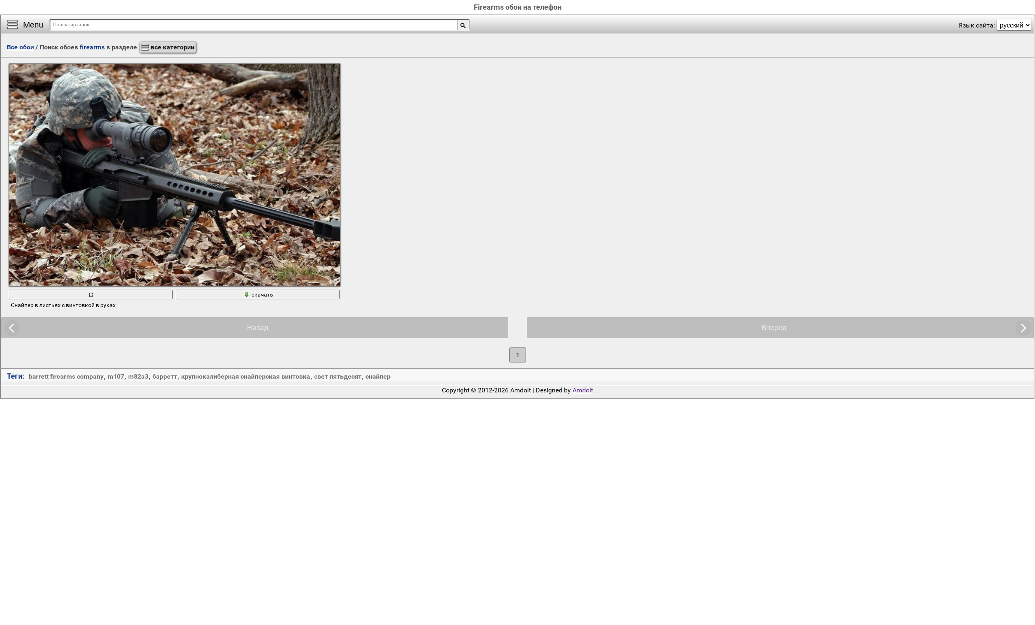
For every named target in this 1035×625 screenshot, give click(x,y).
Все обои (20, 47)
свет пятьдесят (337, 376)
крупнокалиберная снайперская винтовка (245, 376)
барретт (164, 376)
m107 (116, 376)
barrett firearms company (66, 376)
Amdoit (582, 390)
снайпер (378, 376)
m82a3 (138, 376)
